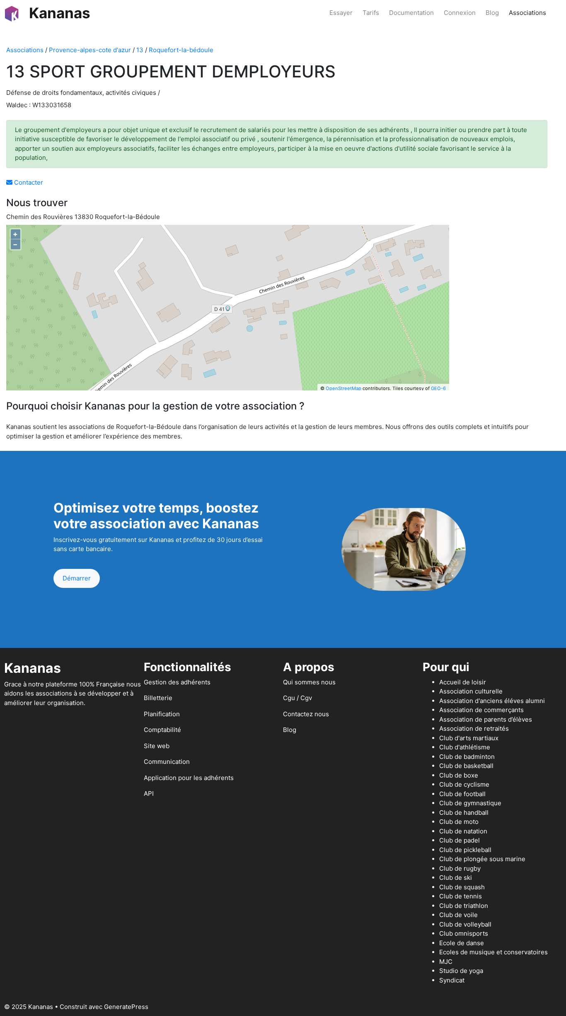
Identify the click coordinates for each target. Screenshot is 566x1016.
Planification (162, 714)
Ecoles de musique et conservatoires (493, 952)
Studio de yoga (461, 971)
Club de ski (455, 877)
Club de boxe (458, 775)
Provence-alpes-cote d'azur (90, 50)
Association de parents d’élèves (485, 719)
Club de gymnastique (470, 803)
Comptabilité (162, 730)
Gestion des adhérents (177, 682)
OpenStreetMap (343, 388)
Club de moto (459, 822)
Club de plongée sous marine (482, 859)
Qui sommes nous (309, 682)
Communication (167, 762)
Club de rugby (460, 868)
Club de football (462, 794)
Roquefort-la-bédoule (181, 50)
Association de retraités (474, 728)
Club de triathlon (463, 906)
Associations (527, 13)
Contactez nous (306, 714)
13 (139, 50)
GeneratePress (126, 1007)
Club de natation (463, 831)
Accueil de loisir (462, 682)
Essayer (341, 13)
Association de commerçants (481, 710)
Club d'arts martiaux (468, 738)
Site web (156, 746)
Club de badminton (467, 757)
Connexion (460, 13)
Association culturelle (471, 691)
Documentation (411, 13)
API (149, 793)
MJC (445, 961)
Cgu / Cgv (297, 698)
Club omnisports (463, 933)
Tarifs (371, 13)
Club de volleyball (465, 924)
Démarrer (77, 578)
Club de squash (462, 887)
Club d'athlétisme (464, 747)
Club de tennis (460, 896)
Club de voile (458, 915)
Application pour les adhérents (189, 778)
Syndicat (451, 980)
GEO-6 (438, 388)
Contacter (27, 182)
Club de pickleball (465, 850)
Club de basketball (466, 766)
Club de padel (459, 840)
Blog (492, 13)
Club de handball (464, 812)
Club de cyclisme (464, 784)
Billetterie (158, 698)
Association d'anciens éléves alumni (492, 701)
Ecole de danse (461, 943)
